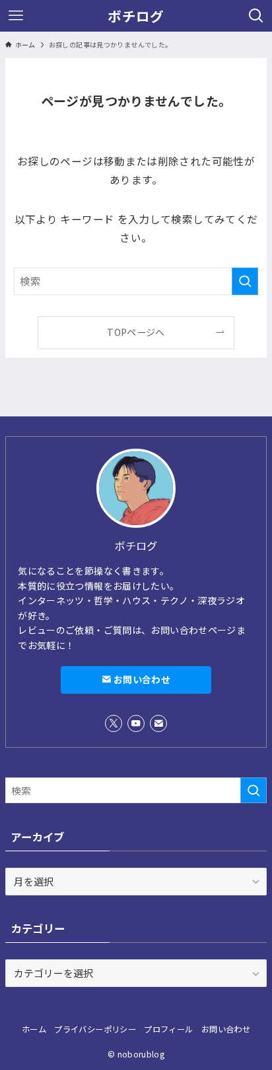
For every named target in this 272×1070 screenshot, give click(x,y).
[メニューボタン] (16, 16)
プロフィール (168, 1029)
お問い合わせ (140, 679)
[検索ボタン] (256, 16)
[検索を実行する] (245, 281)
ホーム (34, 1029)
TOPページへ (136, 332)
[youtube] (136, 723)
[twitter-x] (113, 723)
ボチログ (136, 16)
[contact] (158, 723)
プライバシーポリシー (95, 1029)
